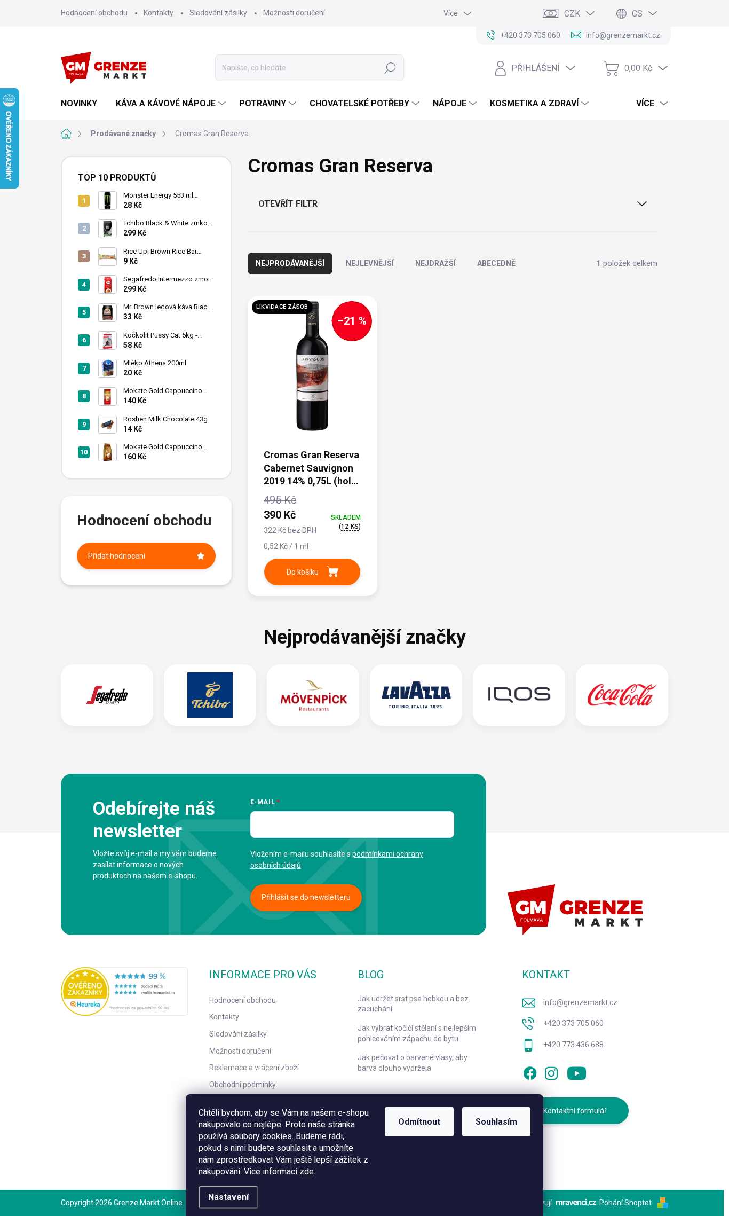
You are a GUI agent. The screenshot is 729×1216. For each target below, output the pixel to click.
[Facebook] (530, 1072)
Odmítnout (419, 1122)
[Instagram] (551, 1072)
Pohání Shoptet (626, 1202)
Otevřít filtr (288, 204)
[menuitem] (83, 104)
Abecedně (496, 263)
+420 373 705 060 (573, 1023)
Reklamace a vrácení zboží (254, 1067)
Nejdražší (435, 263)
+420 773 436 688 (573, 1044)
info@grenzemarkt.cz (580, 1002)
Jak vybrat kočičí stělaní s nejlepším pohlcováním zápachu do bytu (417, 1033)
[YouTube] (577, 1072)
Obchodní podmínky (242, 1084)
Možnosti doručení (294, 13)
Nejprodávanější (290, 263)
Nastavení (228, 1197)
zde (306, 1171)
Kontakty (158, 13)
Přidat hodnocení (116, 556)
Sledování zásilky (218, 13)
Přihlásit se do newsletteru (306, 897)
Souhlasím (496, 1122)
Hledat (390, 68)
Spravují (538, 1202)
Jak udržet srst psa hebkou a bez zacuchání (413, 1004)
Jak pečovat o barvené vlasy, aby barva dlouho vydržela (412, 1062)
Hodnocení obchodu (94, 13)
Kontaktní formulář (575, 1111)
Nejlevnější (370, 263)
